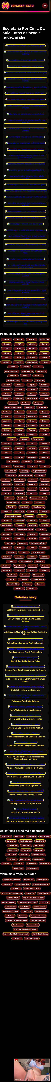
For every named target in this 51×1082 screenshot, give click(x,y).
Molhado (44, 412)
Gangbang (24, 471)
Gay (38, 367)
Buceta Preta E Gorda (31, 889)
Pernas (44, 353)
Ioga (19, 416)
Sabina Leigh (11, 841)
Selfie (19, 489)
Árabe (44, 570)
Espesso (7, 344)
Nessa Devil (32, 836)
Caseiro (44, 434)
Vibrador (32, 344)
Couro (24, 552)
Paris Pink (24, 855)
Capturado (31, 425)
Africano (9, 498)
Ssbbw (44, 394)
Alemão (45, 525)
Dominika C (40, 841)
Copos (39, 462)
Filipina (44, 357)
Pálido (19, 539)
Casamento (32, 539)
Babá (17, 938)
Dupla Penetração (38, 579)
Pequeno (32, 453)
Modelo (45, 362)
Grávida (6, 539)
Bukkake (32, 348)
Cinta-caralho (19, 466)
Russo (24, 439)
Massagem (6, 421)
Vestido (32, 466)
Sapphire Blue (38, 859)
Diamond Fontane (38, 855)
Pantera (6, 864)
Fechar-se (44, 425)
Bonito (44, 548)
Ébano (19, 348)
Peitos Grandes (38, 439)
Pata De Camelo (12, 462)
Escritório (26, 462)
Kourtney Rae (25, 859)
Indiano (44, 511)
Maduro (19, 430)
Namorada (32, 520)
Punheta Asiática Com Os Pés (17, 920)
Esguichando (24, 507)
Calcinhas (31, 357)
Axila (19, 453)
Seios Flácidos (19, 480)
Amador (19, 434)
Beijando (10, 530)
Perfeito (10, 543)
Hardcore (25, 403)
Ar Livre (44, 348)
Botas (44, 421)
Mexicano (44, 457)
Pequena (6, 339)
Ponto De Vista (32, 398)
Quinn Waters (12, 845)
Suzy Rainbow (44, 836)
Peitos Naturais (27, 371)
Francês (32, 557)
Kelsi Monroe (44, 864)
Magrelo (32, 353)
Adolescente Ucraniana (12, 880)
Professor (44, 448)
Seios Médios (6, 389)
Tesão (32, 548)
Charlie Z (19, 864)
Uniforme (7, 385)
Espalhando (40, 380)
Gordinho (44, 385)
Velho (13, 367)
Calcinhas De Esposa (10, 911)
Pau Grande (7, 412)
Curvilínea (25, 367)
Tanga (45, 520)
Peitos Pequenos (38, 507)
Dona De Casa (7, 525)
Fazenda (25, 575)
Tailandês (11, 507)
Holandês (22, 916)
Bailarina (6, 566)
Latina (19, 443)
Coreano (24, 579)
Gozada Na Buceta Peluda (27, 902)
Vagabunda (44, 484)
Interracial (31, 416)
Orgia (32, 412)
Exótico (11, 579)
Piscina (44, 557)
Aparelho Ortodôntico (38, 543)
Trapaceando (19, 520)
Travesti (19, 357)
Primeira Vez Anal (42, 911)
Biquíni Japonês (44, 893)
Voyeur (27, 584)
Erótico (41, 530)
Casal (19, 548)
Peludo (6, 430)
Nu (45, 466)
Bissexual (6, 570)
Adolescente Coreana (40, 884)
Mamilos (11, 475)
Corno (19, 570)
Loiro (19, 421)
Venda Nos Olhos (38, 552)
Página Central (19, 566)
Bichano (25, 376)
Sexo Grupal (32, 489)
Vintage (20, 525)
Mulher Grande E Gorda (13, 407)
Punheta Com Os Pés (25, 530)
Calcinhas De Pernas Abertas (12, 893)
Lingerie (44, 416)
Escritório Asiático (32, 938)
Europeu (38, 403)
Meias (7, 394)
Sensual (13, 376)
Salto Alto (39, 502)
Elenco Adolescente (38, 920)
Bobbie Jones (18, 868)
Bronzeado (32, 566)
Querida (44, 344)
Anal (6, 416)
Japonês (13, 403)
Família (32, 511)
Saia (44, 493)
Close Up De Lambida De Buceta (25, 929)
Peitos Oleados (10, 907)
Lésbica (32, 484)
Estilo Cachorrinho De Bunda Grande (15, 934)
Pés (6, 480)
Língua (44, 453)
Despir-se (38, 376)
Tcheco (6, 520)
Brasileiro (6, 434)
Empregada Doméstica (13, 516)
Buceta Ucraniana (8, 902)
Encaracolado (19, 534)
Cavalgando (32, 457)
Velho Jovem (6, 484)
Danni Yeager (6, 836)
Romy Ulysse (12, 850)
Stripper (7, 884)
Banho (44, 443)
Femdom (7, 425)
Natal (11, 561)
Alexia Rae (39, 850)
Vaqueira (7, 489)
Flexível (19, 557)
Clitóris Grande (38, 575)
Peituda (19, 389)
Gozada (19, 339)
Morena (6, 362)
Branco (19, 448)
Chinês (41, 516)
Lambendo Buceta (25, 475)
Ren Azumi (19, 836)
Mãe (31, 394)
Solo (11, 439)
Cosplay (6, 448)
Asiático (6, 443)
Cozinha (32, 534)
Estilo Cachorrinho (11, 371)
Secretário (44, 389)
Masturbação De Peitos (38, 498)
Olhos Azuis (45, 534)
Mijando (5, 398)
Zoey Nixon (39, 845)
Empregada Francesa (38, 916)
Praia (32, 443)
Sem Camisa (12, 575)
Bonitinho (40, 475)
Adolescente (44, 339)
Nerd (6, 453)
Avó (32, 480)
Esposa (45, 398)
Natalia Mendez (32, 868)
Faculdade (6, 548)
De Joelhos (45, 902)
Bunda (7, 348)
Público (6, 511)
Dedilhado (6, 534)
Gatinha (16, 889)
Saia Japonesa (18, 925)
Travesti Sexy (28, 880)
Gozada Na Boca (13, 502)
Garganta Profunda (39, 471)
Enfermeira (18, 398)
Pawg (44, 539)
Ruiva (7, 457)
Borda (44, 489)
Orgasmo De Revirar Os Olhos (33, 898)
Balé (9, 916)
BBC (6, 357)
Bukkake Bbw (24, 907)
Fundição (32, 588)
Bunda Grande (32, 362)
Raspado (29, 407)
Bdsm (19, 394)
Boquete (32, 385)
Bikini (27, 380)
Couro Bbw (30, 893)
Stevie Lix (12, 859)
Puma (45, 480)
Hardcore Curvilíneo (22, 884)
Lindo (19, 353)
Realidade (21, 498)
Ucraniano (6, 557)
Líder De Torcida (25, 561)
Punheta (32, 430)
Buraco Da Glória (13, 584)
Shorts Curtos (27, 911)
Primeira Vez (29, 516)
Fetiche (31, 339)
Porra (19, 412)
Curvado (32, 448)
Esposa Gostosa (32, 925)
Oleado (6, 353)
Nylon (32, 493)
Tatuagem (39, 561)
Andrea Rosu (25, 845)
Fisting (32, 421)
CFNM (27, 502)
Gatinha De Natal (13, 898)
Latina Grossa (42, 880)
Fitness (32, 389)
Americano (19, 484)
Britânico (22, 543)
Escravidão (42, 407)
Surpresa (6, 466)
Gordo (19, 385)
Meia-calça (19, 493)
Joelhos (39, 584)
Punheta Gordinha (40, 907)
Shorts (6, 493)
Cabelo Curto (41, 371)
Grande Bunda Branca (40, 934)
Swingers (19, 588)
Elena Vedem (31, 864)
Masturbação (19, 511)
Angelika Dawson (26, 841)
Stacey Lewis (11, 855)
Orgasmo (45, 566)
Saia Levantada (10, 471)
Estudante (19, 457)
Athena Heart (25, 850)
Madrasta (32, 525)
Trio (19, 425)
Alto (44, 430)
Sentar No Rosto (13, 380)
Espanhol (11, 552)
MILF (19, 344)
